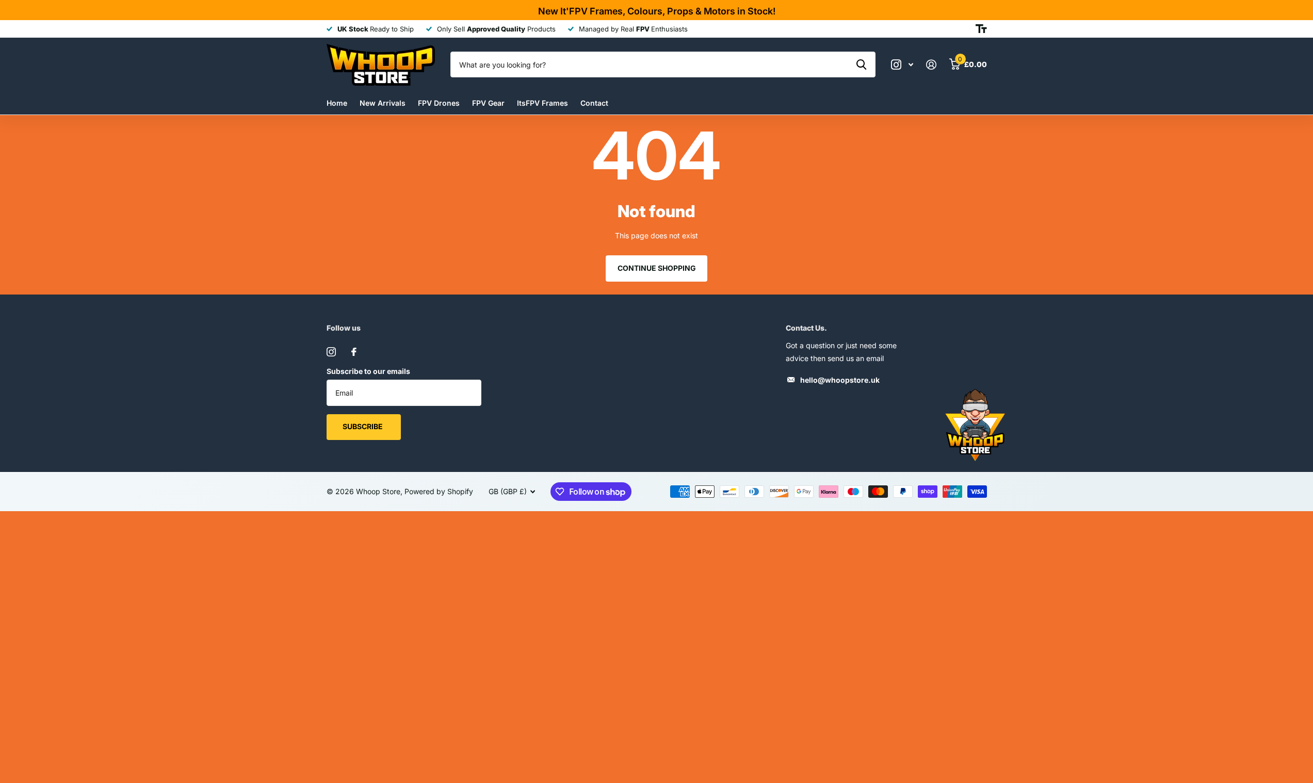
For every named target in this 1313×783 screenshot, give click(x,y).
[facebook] (353, 352)
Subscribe (363, 426)
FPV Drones (439, 103)
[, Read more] (902, 64)
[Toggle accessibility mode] (981, 29)
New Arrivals (383, 103)
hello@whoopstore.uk (840, 380)
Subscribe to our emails (368, 371)
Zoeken (861, 64)
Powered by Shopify (438, 491)
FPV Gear (488, 103)
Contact (594, 103)
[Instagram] (331, 351)
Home (337, 103)
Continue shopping (657, 268)
